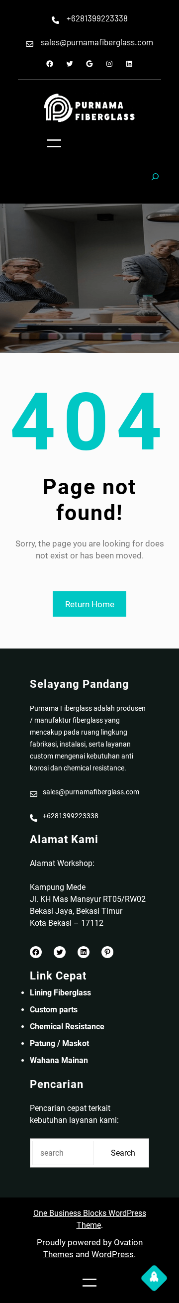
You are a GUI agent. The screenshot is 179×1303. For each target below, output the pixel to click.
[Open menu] (54, 143)
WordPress (112, 1254)
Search (123, 1153)
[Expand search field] (155, 181)
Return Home (89, 604)
